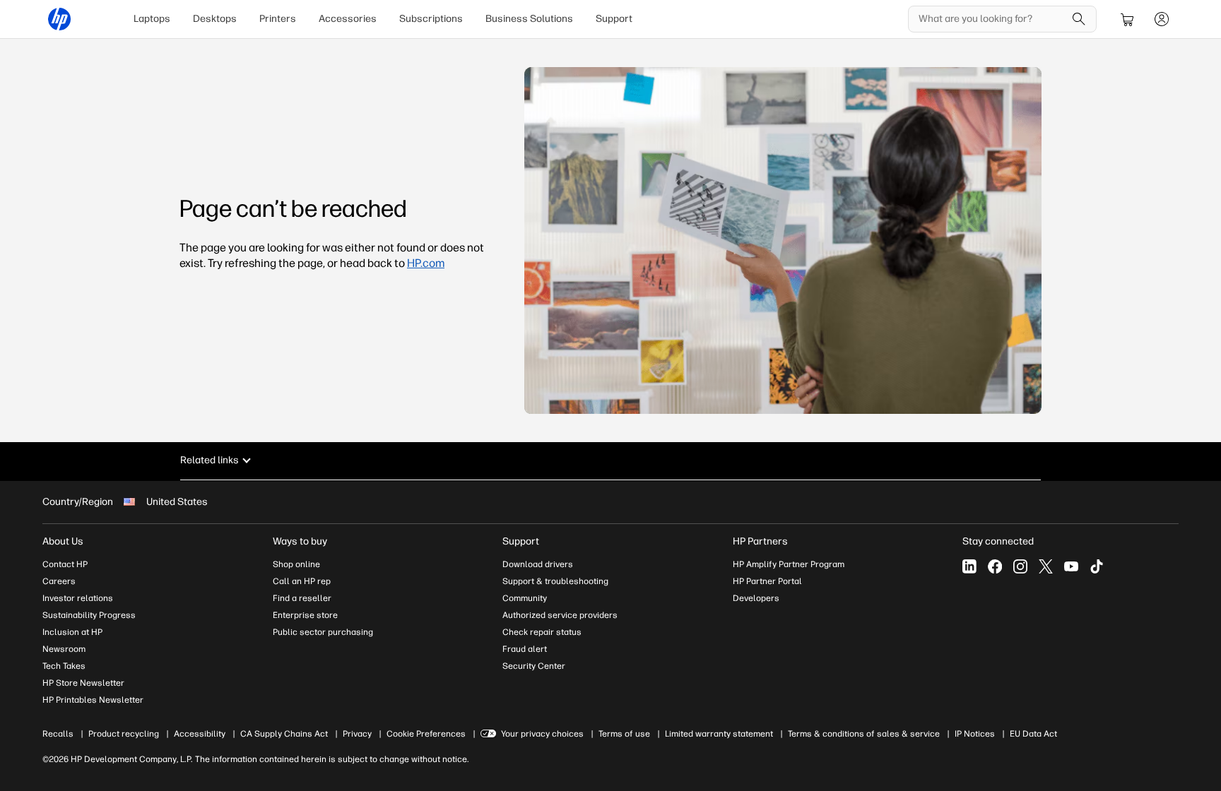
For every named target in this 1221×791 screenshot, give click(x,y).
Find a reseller (302, 598)
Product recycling (123, 734)
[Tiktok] (1097, 566)
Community (524, 598)
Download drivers (537, 564)
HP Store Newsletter (83, 683)
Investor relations (77, 598)
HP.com (425, 263)
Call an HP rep (302, 581)
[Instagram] (1020, 566)
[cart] (1128, 19)
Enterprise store (305, 615)
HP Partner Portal (767, 581)
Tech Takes (63, 666)
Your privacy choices (542, 734)
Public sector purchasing (323, 632)
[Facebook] (995, 566)
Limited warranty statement (719, 734)
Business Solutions (529, 19)
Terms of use (624, 734)
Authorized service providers (560, 615)
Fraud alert (524, 649)
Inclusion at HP (72, 632)
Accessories (348, 19)
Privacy (357, 734)
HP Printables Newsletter (92, 700)
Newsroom (63, 649)
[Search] (1078, 19)
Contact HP (65, 564)
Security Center (533, 666)
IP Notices (975, 734)
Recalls (57, 734)
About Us (62, 541)
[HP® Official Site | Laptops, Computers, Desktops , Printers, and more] (59, 19)
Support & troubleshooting (555, 581)
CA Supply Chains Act (284, 734)
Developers (756, 598)
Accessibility (199, 734)
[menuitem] (152, 19)
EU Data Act (1033, 734)
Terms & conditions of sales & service (864, 734)
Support (614, 19)
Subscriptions (431, 19)
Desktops (215, 19)
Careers (59, 581)
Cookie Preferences (426, 734)
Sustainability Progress (89, 615)
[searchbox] (991, 19)
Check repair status (542, 632)
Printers (277, 19)
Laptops (152, 19)
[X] (1046, 566)
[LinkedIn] (969, 566)
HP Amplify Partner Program (788, 564)
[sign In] (1162, 19)
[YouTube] (1071, 566)
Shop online (296, 564)
